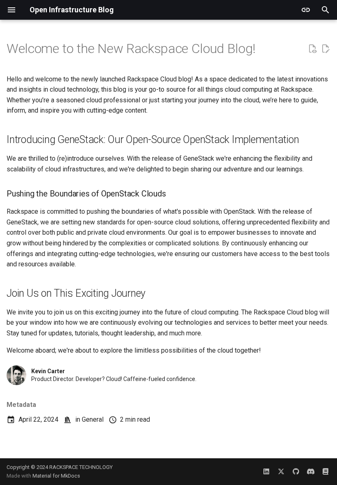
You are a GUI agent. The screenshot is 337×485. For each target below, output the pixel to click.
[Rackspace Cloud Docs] (325, 471)
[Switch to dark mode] (306, 10)
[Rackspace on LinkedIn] (266, 471)
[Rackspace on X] (281, 471)
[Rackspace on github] (295, 471)
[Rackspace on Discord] (310, 471)
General (93, 419)
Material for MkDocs (56, 476)
